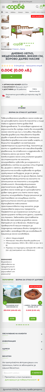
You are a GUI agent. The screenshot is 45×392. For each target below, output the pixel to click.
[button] (13, 30)
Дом (6, 12)
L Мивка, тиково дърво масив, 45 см (33, 306)
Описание (22, 104)
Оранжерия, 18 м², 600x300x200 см (12, 306)
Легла (27, 12)
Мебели (13, 12)
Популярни (7, 280)
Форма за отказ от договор (23, 112)
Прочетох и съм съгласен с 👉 (22, 378)
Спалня (20, 12)
